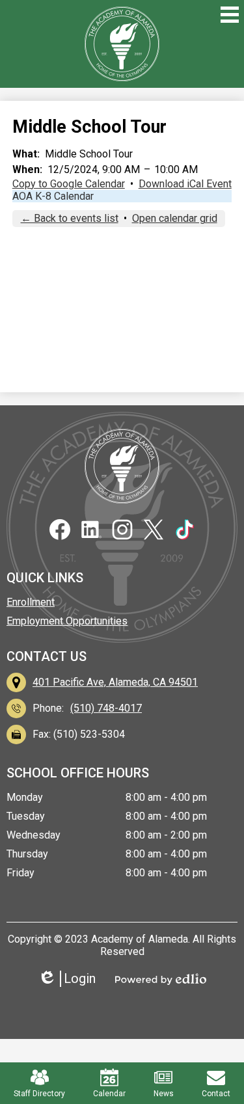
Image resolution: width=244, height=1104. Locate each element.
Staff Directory (39, 1093)
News (164, 1093)
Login (71, 979)
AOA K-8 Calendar (53, 196)
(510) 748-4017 (106, 708)
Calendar (109, 1093)
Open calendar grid (174, 218)
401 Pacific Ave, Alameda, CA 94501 (115, 682)
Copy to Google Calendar (68, 184)
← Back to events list (69, 218)
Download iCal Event (185, 184)
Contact (216, 1093)
